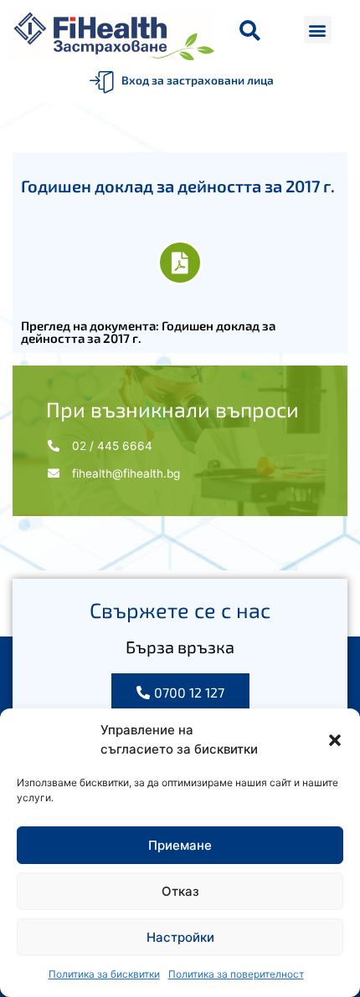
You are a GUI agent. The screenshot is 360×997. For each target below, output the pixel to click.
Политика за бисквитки (104, 974)
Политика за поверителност (236, 974)
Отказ (180, 891)
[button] (335, 740)
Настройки (180, 937)
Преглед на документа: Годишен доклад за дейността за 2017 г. (148, 331)
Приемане (180, 845)
